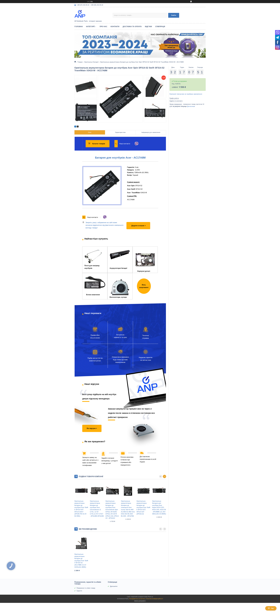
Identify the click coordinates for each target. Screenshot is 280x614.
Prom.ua (150, 597)
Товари (80, 62)
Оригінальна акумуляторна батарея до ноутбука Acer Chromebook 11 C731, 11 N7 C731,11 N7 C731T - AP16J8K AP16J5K (97, 508)
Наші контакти (124, 144)
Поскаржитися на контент (137, 598)
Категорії (90, 26)
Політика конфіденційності (154, 598)
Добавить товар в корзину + (138, 223)
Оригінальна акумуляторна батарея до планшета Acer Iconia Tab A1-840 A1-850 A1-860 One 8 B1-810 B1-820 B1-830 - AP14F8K (128, 508)
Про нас (103, 26)
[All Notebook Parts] (93, 13)
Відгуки (148, 26)
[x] (78, 127)
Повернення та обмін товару (86, 588)
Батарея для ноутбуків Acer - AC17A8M (120, 157)
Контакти (115, 26)
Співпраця (160, 26)
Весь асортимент (144, 286)
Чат (272, 608)
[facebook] (75, 127)
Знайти (173, 15)
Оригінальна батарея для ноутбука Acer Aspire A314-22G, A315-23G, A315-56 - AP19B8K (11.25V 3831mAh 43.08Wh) (159, 507)
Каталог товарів (98, 144)
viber (136, 144)
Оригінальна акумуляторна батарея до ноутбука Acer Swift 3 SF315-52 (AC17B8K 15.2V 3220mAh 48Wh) (81, 560)
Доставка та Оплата (132, 26)
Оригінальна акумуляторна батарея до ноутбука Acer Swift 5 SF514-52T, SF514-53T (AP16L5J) (143, 507)
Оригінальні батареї (91, 62)
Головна (78, 26)
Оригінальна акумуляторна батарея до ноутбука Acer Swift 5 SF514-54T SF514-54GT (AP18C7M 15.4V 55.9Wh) (81, 508)
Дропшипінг (114, 586)
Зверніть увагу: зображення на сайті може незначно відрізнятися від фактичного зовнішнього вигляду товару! (104, 225)
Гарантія (79, 591)
